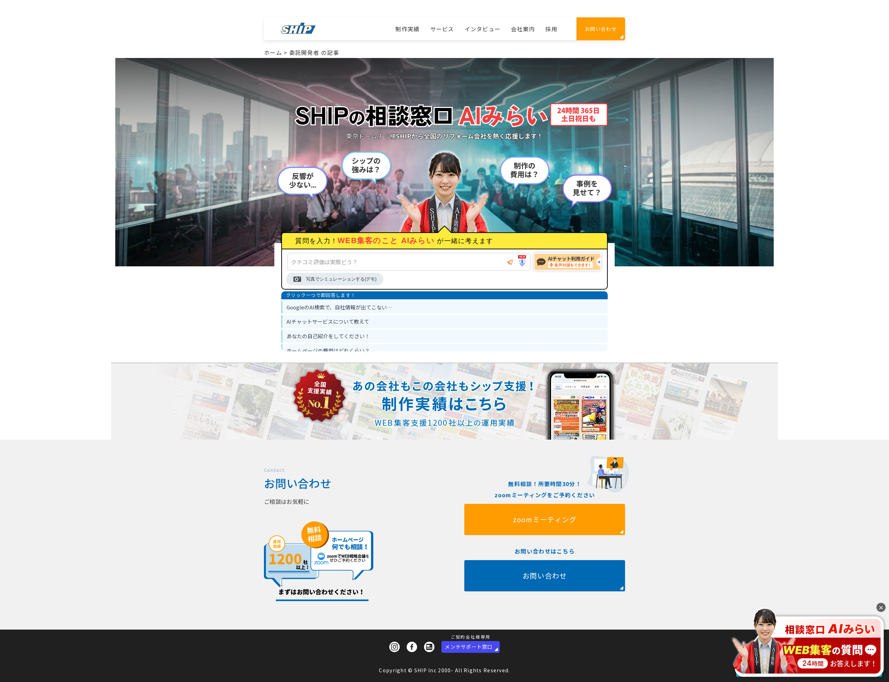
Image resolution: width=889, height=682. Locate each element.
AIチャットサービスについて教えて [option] (327, 321)
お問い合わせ (601, 28)
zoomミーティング (545, 519)
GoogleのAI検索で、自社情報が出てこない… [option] (339, 307)
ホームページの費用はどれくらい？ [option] (328, 350)
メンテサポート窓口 (469, 646)
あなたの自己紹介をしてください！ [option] (328, 336)
